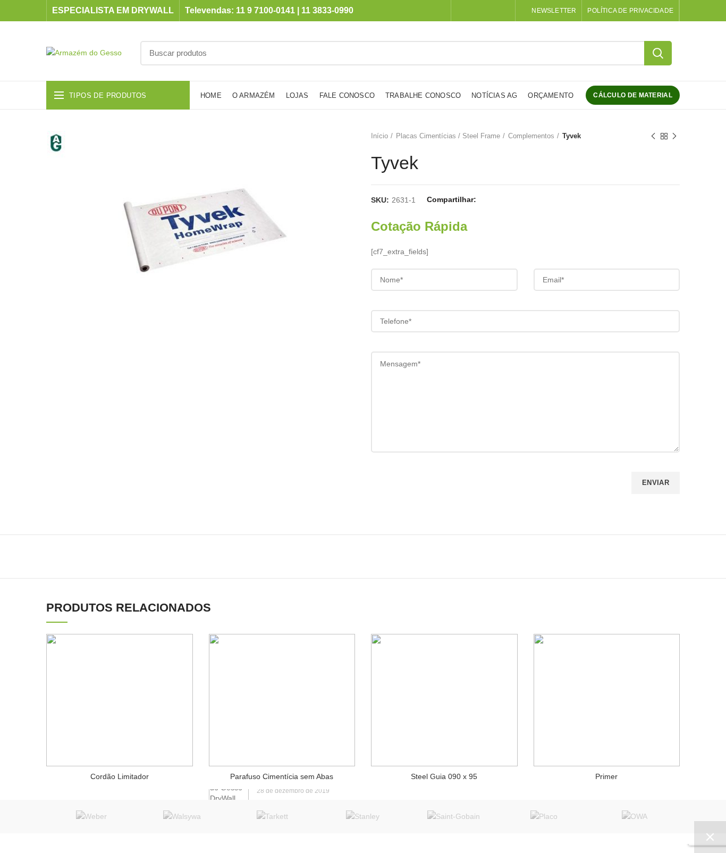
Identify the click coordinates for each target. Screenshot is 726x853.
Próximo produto (674, 136)
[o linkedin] (489, 11)
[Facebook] (463, 11)
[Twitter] (501, 200)
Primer (606, 776)
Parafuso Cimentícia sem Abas (281, 776)
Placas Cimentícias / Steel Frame (448, 136)
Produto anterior (653, 136)
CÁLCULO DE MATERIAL (632, 95)
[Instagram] (476, 11)
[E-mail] (514, 200)
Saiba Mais (178, 645)
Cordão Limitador (119, 776)
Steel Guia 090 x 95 (444, 776)
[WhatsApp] (503, 11)
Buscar (658, 53)
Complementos (531, 136)
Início (379, 136)
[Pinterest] (527, 200)
